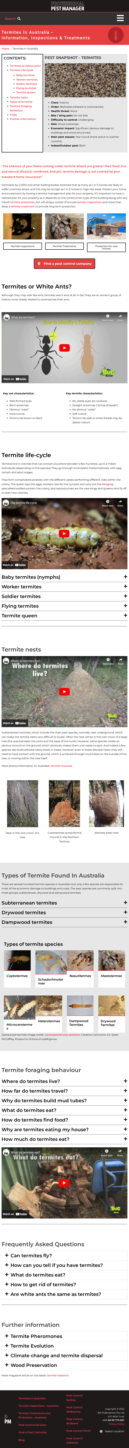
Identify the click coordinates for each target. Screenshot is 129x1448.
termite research (58, 1375)
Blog (22, 1440)
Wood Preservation (34, 1365)
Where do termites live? (31, 1081)
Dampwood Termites (78, 1023)
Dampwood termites (27, 922)
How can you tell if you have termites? (57, 1265)
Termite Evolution (32, 1346)
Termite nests (19, 97)
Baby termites (25, 75)
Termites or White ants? (25, 65)
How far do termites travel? (35, 1091)
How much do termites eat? (35, 1139)
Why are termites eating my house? (45, 1129)
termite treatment (23, 206)
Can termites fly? (31, 1256)
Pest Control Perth (78, 1430)
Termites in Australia (32, 1398)
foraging (107, 484)
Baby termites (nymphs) (31, 577)
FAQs (13, 114)
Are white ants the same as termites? (56, 1294)
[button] (64, 577)
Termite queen (25, 92)
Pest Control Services (32, 1424)
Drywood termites (24, 912)
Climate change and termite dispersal (57, 1355)
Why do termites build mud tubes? (44, 1101)
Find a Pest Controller (33, 1432)
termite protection (22, 202)
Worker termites (27, 79)
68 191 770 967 (116, 1420)
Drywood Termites (108, 1023)
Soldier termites (26, 83)
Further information (23, 119)
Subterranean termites (29, 903)
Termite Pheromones (36, 1336)
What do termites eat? (29, 1110)
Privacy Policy (116, 1424)
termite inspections (89, 202)
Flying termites (26, 88)
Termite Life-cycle (21, 70)
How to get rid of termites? (43, 1284)
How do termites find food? (35, 1120)
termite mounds (61, 765)
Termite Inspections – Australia (39, 1405)
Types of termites (21, 101)
